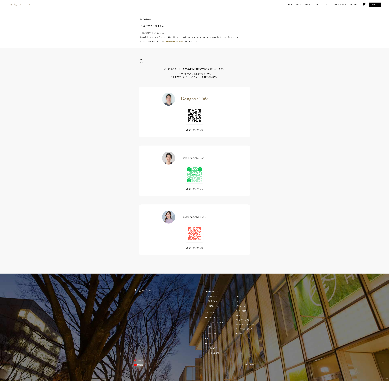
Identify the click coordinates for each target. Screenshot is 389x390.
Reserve (375, 4)
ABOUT (308, 4)
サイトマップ (240, 315)
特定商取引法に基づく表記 (245, 324)
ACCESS (318, 4)
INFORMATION (340, 4)
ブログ (238, 301)
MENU (289, 4)
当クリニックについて (215, 322)
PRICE (298, 4)
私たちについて (213, 317)
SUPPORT (354, 4)
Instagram (141, 360)
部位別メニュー (213, 301)
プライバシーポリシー (243, 320)
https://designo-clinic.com (173, 41)
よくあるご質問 (213, 353)
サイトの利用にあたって (244, 329)
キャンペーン (214, 291)
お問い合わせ (212, 348)
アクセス (211, 333)
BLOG (328, 4)
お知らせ (239, 296)
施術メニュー (212, 296)
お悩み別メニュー (214, 306)
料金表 (209, 312)
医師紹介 (211, 327)
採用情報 (239, 333)
